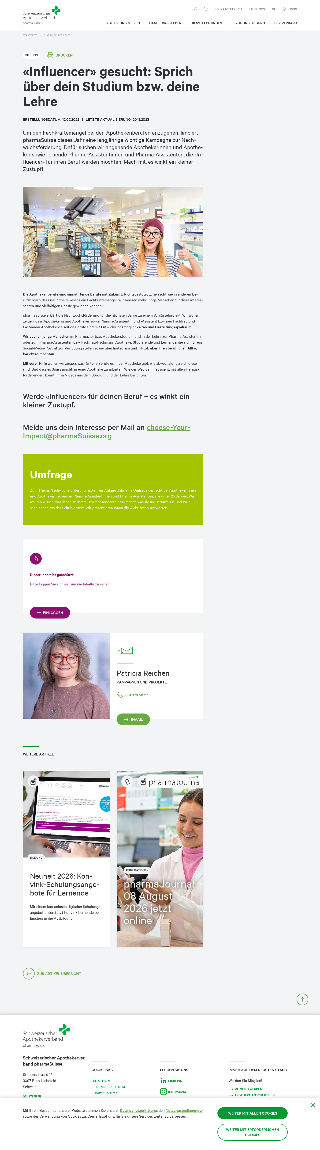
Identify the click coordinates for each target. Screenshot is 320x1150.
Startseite (30, 35)
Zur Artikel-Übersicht (59, 973)
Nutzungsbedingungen (184, 1110)
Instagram (177, 1091)
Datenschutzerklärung (138, 1110)
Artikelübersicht (58, 35)
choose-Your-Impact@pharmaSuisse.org (106, 431)
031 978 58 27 (136, 694)
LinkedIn (175, 1081)
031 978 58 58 (32, 1096)
